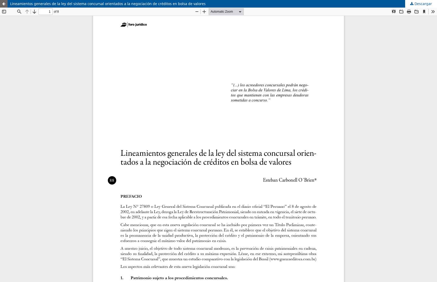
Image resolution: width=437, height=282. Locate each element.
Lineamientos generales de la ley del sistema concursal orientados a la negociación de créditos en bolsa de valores (108, 3)
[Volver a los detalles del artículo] (4, 4)
